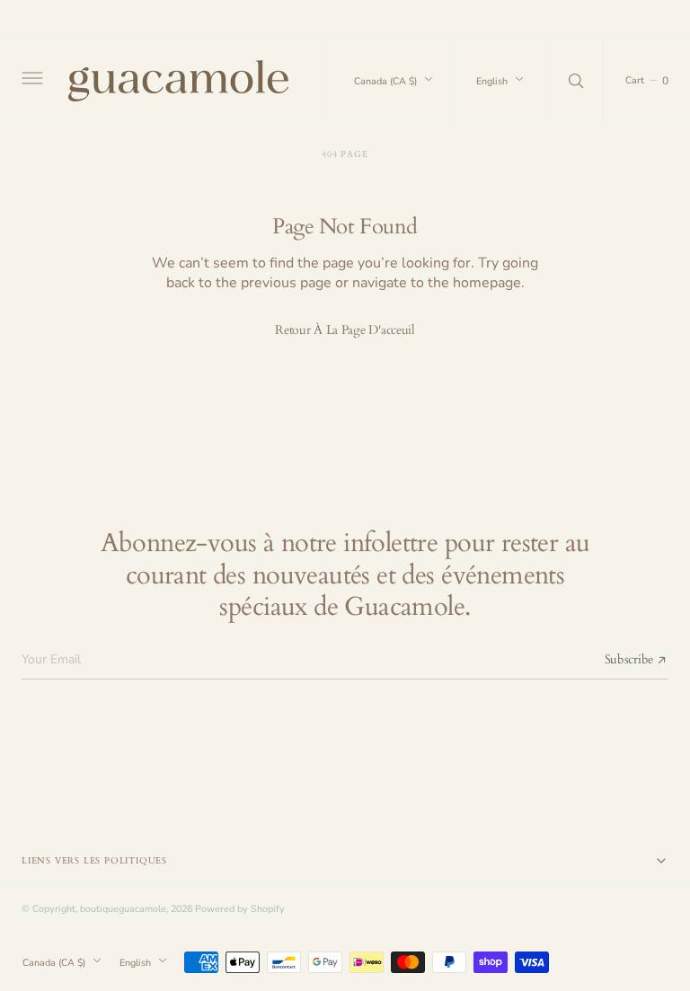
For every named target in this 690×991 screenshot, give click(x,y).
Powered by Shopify (240, 909)
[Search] (574, 81)
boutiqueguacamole (123, 909)
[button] (31, 81)
